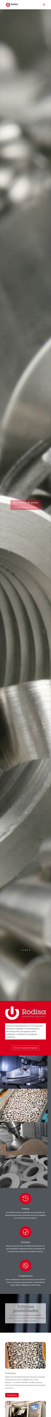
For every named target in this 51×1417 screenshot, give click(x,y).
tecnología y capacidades (32, 1315)
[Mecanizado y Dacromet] (23, 1187)
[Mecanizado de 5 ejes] (23, 1088)
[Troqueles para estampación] (23, 1154)
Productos (10, 1373)
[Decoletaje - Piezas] (23, 1121)
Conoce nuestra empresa (25, 1048)
